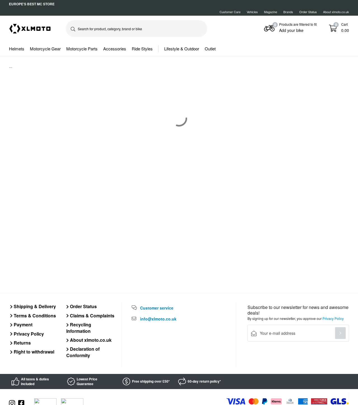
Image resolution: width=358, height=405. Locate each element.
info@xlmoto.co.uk (158, 319)
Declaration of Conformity (83, 352)
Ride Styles (142, 48)
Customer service (156, 308)
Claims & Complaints (91, 315)
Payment (22, 324)
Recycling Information (78, 327)
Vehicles (252, 12)
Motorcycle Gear (45, 48)
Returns (22, 343)
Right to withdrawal (33, 351)
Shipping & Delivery (34, 306)
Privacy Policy (28, 334)
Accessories (114, 48)
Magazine (270, 12)
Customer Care (230, 12)
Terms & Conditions (34, 315)
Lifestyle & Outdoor (181, 48)
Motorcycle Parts (82, 48)
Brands (288, 12)
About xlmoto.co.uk (336, 12)
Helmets (16, 48)
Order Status (83, 306)
